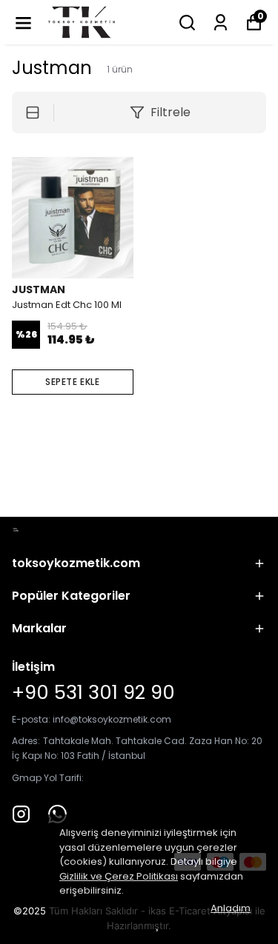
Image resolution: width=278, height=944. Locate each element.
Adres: (26, 740)
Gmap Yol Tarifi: (48, 777)
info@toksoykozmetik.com (112, 719)
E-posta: (32, 719)
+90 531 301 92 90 (93, 692)
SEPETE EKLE (72, 381)
